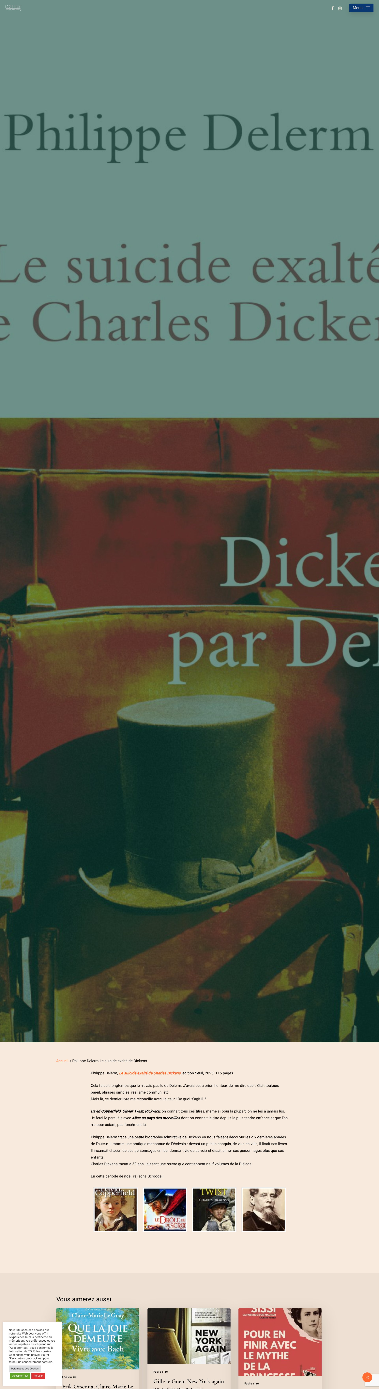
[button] (361, 8)
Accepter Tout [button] (20, 1376)
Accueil (62, 1061)
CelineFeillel (134, 586)
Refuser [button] (38, 1376)
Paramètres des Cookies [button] (25, 1368)
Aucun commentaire (209, 586)
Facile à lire (189, 536)
